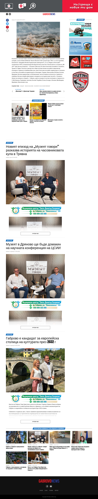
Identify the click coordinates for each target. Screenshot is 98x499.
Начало (41, 490)
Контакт (56, 490)
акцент (22, 86)
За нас (46, 490)
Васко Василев (29, 86)
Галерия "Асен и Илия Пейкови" (42, 86)
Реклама (51, 490)
